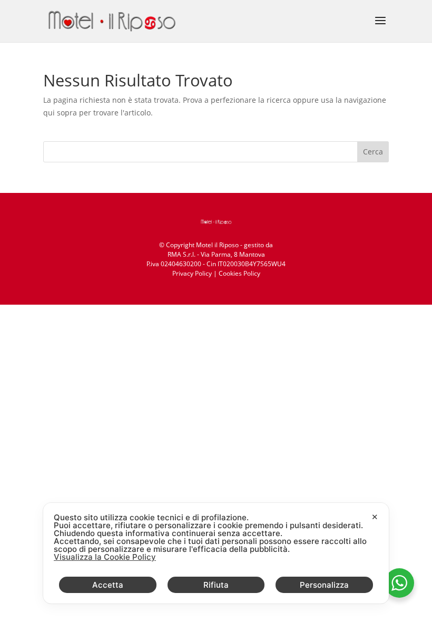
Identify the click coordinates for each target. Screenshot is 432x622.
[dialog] (216, 553)
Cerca (373, 152)
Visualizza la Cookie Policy (105, 557)
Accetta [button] (107, 585)
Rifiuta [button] (216, 585)
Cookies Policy (239, 273)
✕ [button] (374, 517)
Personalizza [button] (324, 585)
